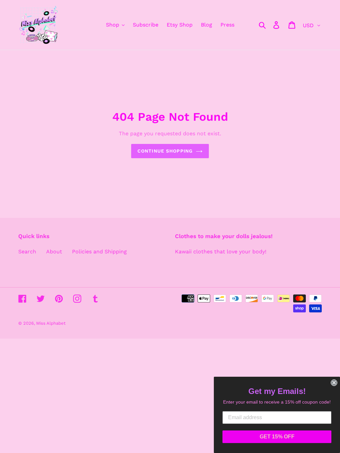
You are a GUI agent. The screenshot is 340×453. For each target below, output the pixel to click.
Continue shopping (165, 151)
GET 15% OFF (277, 436)
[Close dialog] (334, 382)
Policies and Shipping (99, 251)
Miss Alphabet (50, 323)
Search (27, 251)
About (54, 251)
